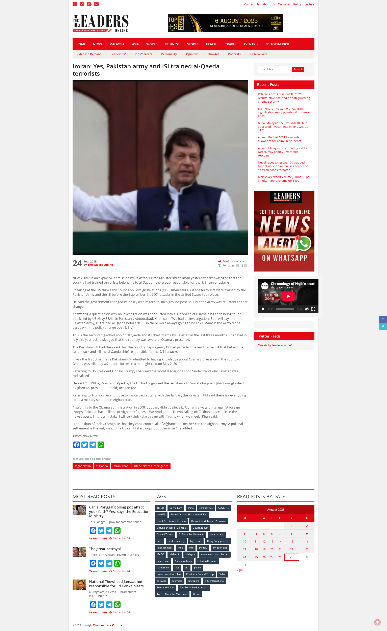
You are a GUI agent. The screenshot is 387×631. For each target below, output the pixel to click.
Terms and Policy (290, 4)
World (152, 44)
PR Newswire (258, 54)
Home (80, 44)
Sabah (222, 574)
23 (307, 549)
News (97, 44)
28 (280, 557)
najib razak (163, 561)
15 (291, 541)
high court (196, 541)
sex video (177, 581)
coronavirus (206, 508)
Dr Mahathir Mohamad (191, 534)
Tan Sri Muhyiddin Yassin (194, 587)
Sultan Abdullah (165, 587)
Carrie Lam (176, 508)
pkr (186, 567)
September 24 (121, 538)
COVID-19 (223, 508)
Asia (135, 44)
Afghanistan (83, 466)
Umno (196, 594)
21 (280, 549)
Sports (192, 44)
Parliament (163, 567)
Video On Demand (89, 54)
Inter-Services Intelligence (151, 466)
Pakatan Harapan (207, 561)
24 (244, 557)
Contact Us (251, 4)
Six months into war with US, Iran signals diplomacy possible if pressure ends (284, 112)
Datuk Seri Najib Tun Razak (172, 527)
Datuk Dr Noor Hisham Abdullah (189, 514)
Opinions (192, 54)
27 (272, 557)
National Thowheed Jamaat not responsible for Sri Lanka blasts (116, 583)
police (197, 567)
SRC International (214, 581)
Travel (230, 44)
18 (256, 549)
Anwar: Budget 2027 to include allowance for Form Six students (279, 139)
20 (272, 549)
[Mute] (307, 309)
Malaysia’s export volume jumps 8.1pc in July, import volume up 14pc (283, 178)
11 (256, 541)
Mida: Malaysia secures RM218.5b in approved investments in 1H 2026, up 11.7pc (283, 126)
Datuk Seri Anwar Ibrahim (171, 521)
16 (307, 541)
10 (244, 541)
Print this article (233, 261)
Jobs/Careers (143, 54)
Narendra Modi (183, 561)
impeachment (164, 547)
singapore (193, 581)
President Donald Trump (200, 574)
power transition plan (169, 574)
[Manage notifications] (377, 622)
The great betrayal (105, 548)
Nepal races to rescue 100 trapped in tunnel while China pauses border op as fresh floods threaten (283, 166)
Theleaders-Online (100, 265)
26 (264, 557)
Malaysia (116, 44)
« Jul (240, 570)
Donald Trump (165, 534)
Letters (309, 4)
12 (264, 541)
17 (244, 549)
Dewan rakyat (200, 527)
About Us (268, 4)
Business (172, 44)
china (191, 508)
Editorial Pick (277, 44)
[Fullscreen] (313, 309)
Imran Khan (121, 466)
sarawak (161, 581)
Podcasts (234, 54)
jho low (203, 547)
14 (280, 541)
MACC (160, 554)
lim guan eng (220, 547)
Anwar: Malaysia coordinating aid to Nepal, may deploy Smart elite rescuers (282, 151)
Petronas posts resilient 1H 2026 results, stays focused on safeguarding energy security (284, 97)
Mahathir (175, 554)
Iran (191, 547)
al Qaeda (102, 466)
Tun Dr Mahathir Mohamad (172, 594)
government (217, 534)
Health (211, 44)
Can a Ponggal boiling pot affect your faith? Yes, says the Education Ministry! (119, 511)
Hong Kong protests (218, 541)
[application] (288, 296)
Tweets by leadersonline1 (275, 345)
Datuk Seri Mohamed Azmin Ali (208, 521)
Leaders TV (118, 54)
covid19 (161, 514)
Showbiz (213, 54)
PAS (177, 567)
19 (264, 549)
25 (256, 557)
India (180, 547)
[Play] (263, 309)
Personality (169, 54)
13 (272, 541)
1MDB (160, 508)
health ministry (176, 541)
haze (159, 541)
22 (291, 549)
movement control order (215, 554)
